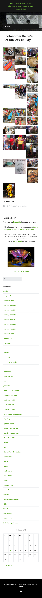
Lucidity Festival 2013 (11, 433)
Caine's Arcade (10, 206)
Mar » (10, 565)
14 (5, 550)
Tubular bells (8, 485)
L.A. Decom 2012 (9, 409)
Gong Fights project (10, 362)
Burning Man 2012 (9, 315)
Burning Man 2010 (9, 305)
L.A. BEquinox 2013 (10, 395)
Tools (5, 480)
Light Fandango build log (12, 414)
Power (5, 461)
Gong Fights (7, 357)
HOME (12, 3)
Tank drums (7, 471)
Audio (5, 291)
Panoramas (7, 457)
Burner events (8, 301)
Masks (5, 443)
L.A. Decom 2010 (9, 400)
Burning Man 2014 (9, 324)
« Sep (5, 565)
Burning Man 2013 (9, 319)
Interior (6, 381)
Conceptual (7, 338)
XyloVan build (20, 3)
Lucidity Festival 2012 (11, 428)
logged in (17, 222)
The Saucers (7, 476)
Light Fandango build (14, 6)
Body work (7, 296)
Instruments (8, 376)
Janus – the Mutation (11, 390)
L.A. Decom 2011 (9, 405)
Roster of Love (28, 6)
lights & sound (8, 424)
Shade (5, 466)
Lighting (6, 419)
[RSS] (21, 591)
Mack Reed (18, 241)
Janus (29, 3)
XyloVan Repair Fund (10, 523)
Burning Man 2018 (9, 329)
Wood (5, 509)
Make (12, 584)
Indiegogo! (7, 372)
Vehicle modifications (11, 499)
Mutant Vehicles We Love (12, 452)
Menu (9, 26)
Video (5, 504)
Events (5, 348)
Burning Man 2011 (9, 310)
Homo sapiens (22, 206)
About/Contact (21, 9)
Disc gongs (7, 343)
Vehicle (6, 495)
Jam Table (6, 386)
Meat (5, 447)
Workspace (7, 513)
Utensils (6, 490)
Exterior (6, 353)
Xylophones (7, 518)
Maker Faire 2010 (9, 438)
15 (10, 550)
